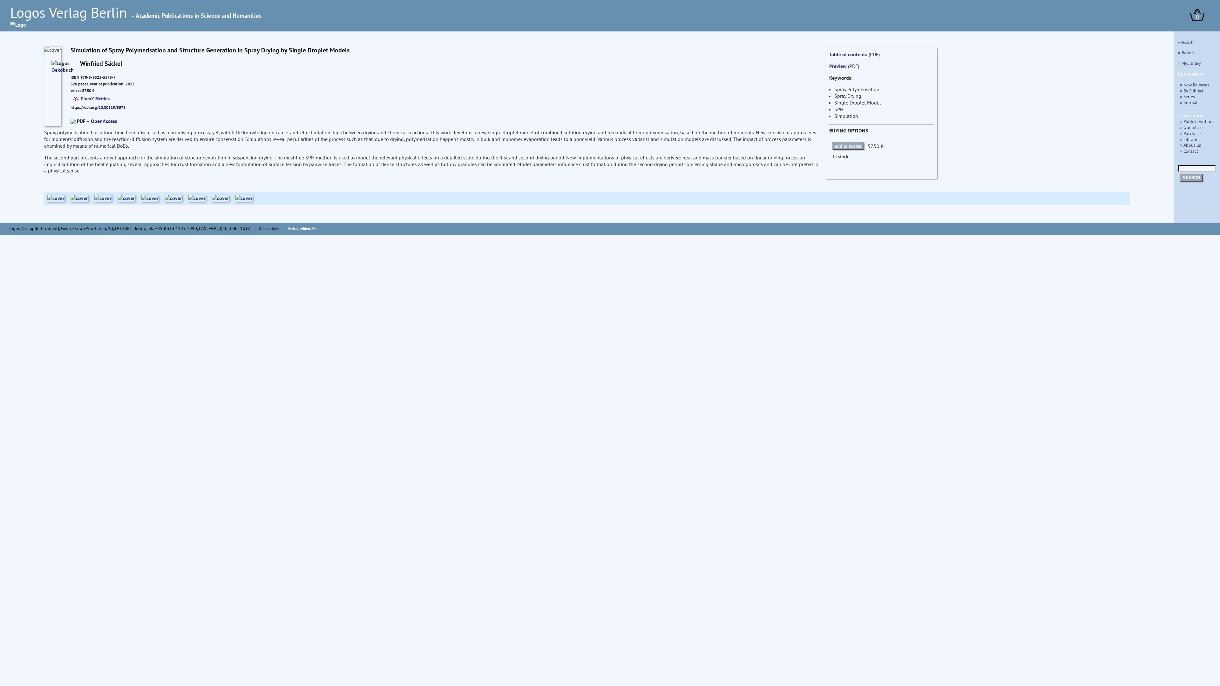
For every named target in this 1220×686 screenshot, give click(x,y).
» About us (1190, 145)
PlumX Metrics (95, 98)
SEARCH (1191, 177)
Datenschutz (269, 228)
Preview (838, 66)
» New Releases (1194, 85)
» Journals (1189, 102)
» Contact (1189, 151)
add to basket (848, 146)
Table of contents (848, 54)
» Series (1187, 96)
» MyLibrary (1189, 63)
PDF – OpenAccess (97, 121)
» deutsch (1185, 42)
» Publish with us (1196, 121)
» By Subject (1191, 91)
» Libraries (1190, 139)
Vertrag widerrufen (303, 228)
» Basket (1186, 53)
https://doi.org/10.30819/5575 (98, 107)
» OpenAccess (1193, 127)
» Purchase (1190, 133)
